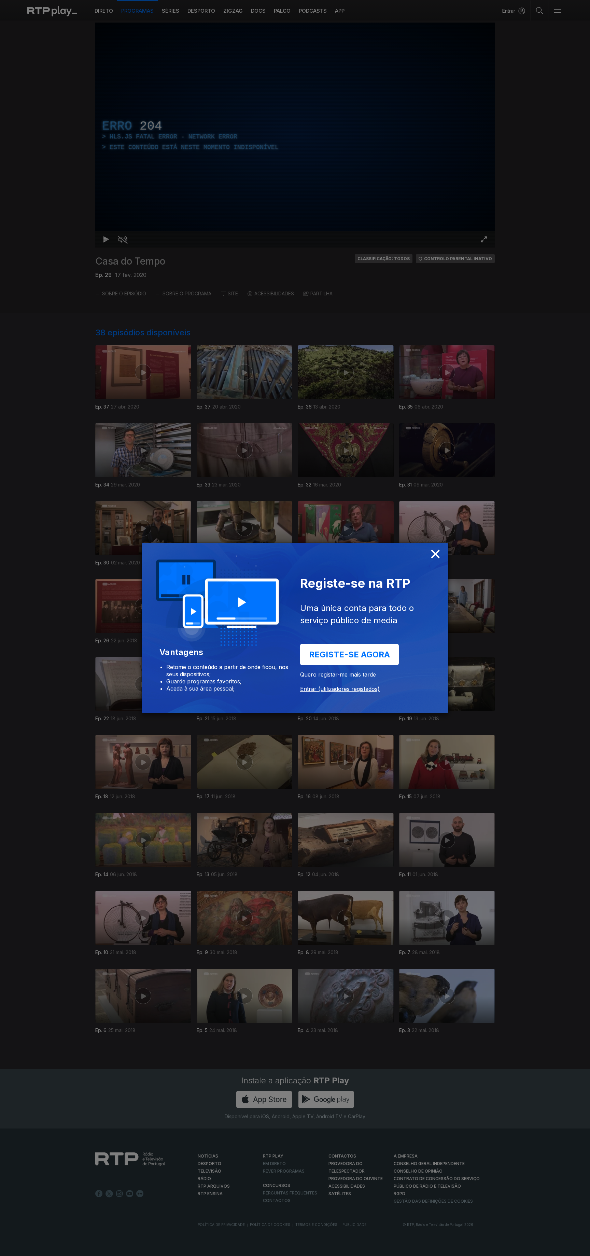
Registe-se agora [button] (349, 654)
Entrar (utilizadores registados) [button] (340, 688)
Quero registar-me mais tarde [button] (338, 674)
